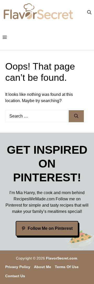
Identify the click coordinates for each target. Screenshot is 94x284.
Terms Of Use (67, 267)
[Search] (76, 116)
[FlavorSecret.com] (38, 12)
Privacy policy (17, 267)
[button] (89, 12)
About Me (42, 267)
